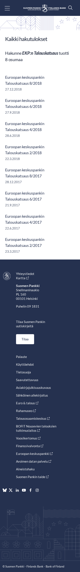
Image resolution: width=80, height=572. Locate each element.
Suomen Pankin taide (30, 477)
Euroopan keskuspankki (32, 454)
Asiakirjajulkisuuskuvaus (33, 387)
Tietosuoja (23, 372)
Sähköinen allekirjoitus (32, 395)
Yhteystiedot (25, 274)
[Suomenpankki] (44, 8)
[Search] (69, 7)
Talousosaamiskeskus (31, 418)
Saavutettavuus (27, 380)
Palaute (21, 357)
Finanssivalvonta (28, 446)
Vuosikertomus (26, 438)
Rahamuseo (24, 411)
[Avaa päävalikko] (11, 8)
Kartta (20, 278)
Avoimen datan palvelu (32, 461)
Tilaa (25, 339)
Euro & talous (25, 403)
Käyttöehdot (25, 364)
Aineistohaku (25, 469)
